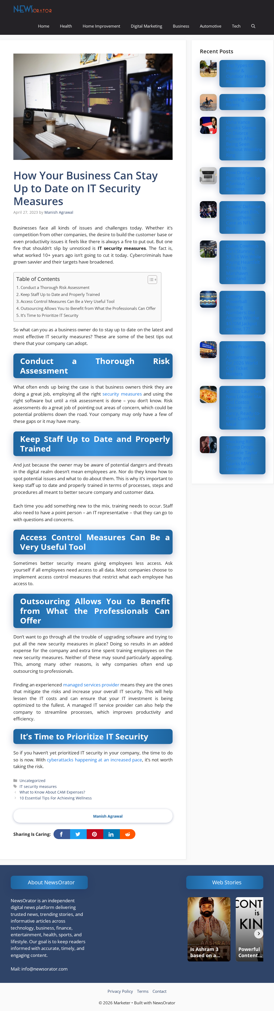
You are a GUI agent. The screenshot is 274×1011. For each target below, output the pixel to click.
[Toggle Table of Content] (150, 279)
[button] (253, 26)
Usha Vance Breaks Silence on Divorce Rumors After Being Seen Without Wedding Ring (244, 138)
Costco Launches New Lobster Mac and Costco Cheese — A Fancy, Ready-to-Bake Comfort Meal (244, 407)
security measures (122, 394)
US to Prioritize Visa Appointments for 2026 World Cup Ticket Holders (242, 360)
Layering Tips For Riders (243, 102)
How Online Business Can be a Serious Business (243, 180)
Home (43, 26)
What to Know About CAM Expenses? (52, 792)
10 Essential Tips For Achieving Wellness (56, 797)
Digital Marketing (146, 26)
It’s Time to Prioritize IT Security (49, 315)
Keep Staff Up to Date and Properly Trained (60, 294)
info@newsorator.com (44, 969)
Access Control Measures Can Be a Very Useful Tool (68, 301)
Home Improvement (101, 26)
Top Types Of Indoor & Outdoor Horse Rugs (242, 73)
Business (181, 26)
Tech (236, 26)
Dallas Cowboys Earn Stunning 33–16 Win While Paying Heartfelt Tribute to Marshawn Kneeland (243, 262)
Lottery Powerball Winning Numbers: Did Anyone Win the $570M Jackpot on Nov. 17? (242, 312)
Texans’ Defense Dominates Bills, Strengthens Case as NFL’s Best (243, 217)
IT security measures (38, 786)
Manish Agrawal (108, 816)
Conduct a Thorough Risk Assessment (55, 287)
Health (66, 26)
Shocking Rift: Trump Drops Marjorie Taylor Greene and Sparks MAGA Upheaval (242, 455)
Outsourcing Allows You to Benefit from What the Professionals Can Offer (88, 308)
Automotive (210, 26)
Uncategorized (32, 780)
